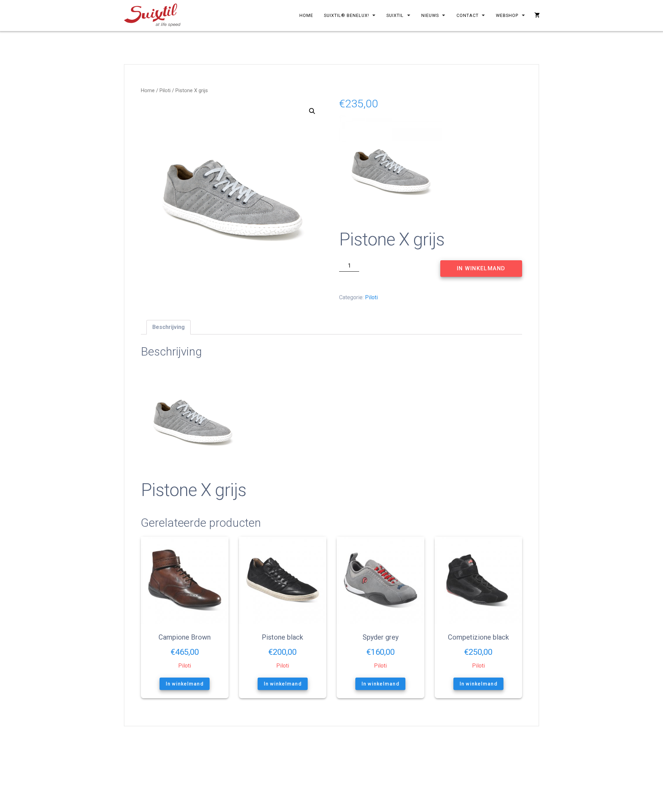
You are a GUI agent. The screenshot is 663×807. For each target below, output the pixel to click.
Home (306, 15)
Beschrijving (168, 327)
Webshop (507, 15)
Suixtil (395, 15)
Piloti (165, 90)
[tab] (168, 327)
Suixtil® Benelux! (346, 15)
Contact (468, 15)
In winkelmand (481, 268)
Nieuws (430, 15)
